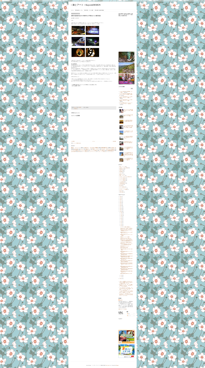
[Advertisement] (80, 95)
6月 (121, 221)
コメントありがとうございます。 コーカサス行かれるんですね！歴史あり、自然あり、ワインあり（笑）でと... (126, 288)
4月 (121, 224)
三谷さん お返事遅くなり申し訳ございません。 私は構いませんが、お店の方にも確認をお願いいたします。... (125, 282)
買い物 (79, 151)
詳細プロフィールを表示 (123, 309)
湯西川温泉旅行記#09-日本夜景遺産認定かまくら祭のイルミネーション (126, 264)
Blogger (117, 365)
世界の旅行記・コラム (79, 10)
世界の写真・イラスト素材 (88, 10)
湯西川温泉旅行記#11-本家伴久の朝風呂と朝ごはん (126, 259)
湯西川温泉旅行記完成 (124, 247)
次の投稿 (72, 141)
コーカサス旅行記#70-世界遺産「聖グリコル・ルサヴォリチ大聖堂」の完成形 (125, 94)
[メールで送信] (83, 107)
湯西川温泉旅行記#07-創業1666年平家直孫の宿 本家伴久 (126, 269)
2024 (121, 196)
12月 (121, 212)
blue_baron (108, 365)
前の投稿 (114, 141)
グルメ (82, 149)
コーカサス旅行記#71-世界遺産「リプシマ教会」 (128, 115)
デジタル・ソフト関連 (101, 151)
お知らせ (113, 147)
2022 (121, 199)
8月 (121, 218)
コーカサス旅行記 (74, 150)
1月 (121, 276)
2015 (121, 209)
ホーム (72, 10)
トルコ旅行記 (102, 150)
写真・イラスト (96, 149)
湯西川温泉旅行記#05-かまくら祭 (126, 273)
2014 (121, 211)
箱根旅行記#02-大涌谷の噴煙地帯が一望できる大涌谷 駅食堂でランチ (126, 240)
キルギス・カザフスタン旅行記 (107, 149)
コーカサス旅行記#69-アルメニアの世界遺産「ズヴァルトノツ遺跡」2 (125, 97)
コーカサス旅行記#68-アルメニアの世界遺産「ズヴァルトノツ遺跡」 (125, 100)
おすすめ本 (73, 151)
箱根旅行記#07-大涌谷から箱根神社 (126, 228)
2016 (121, 208)
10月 (121, 215)
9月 (121, 216)
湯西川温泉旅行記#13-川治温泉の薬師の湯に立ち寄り (126, 254)
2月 (121, 275)
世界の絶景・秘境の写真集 (99, 10)
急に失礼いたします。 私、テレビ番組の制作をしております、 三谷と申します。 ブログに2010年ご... (125, 285)
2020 (121, 202)
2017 (121, 206)
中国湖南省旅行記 (110, 150)
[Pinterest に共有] (87, 107)
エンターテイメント (92, 151)
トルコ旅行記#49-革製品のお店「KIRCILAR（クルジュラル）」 (128, 137)
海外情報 (76, 149)
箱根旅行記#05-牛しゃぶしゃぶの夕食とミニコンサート (126, 233)
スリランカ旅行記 (84, 150)
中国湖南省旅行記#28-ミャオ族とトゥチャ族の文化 (128, 142)
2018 (121, 205)
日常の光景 (110, 151)
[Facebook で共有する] (86, 107)
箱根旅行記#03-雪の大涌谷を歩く (126, 238)
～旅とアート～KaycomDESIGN (85, 4)
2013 (121, 278)
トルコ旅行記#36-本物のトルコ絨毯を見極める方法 (128, 121)
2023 (121, 198)
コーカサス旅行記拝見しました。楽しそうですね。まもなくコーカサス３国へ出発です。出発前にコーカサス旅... (126, 291)
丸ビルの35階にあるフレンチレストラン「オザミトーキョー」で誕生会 (125, 103)
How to (107, 151)
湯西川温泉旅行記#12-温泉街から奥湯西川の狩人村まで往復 (126, 256)
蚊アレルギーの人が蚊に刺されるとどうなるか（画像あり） (128, 110)
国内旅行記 (76, 108)
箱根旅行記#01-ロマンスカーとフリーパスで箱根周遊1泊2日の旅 (126, 244)
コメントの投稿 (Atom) (77, 143)
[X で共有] (85, 107)
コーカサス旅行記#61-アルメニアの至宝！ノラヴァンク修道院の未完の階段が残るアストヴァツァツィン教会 (128, 154)
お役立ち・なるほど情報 (91, 147)
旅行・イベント (75, 147)
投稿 (129, 313)
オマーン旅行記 (84, 151)
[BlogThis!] (84, 107)
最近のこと (88, 149)
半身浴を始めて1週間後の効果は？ (126, 242)
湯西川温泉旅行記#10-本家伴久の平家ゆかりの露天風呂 (126, 261)
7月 (121, 219)
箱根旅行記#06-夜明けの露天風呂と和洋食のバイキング (126, 230)
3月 (121, 225)
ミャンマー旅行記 (93, 150)
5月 (121, 222)
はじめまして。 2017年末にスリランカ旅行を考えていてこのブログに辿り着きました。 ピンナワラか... (126, 294)
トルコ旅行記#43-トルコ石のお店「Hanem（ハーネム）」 (128, 132)
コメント (129, 315)
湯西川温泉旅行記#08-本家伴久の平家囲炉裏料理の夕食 (126, 267)
